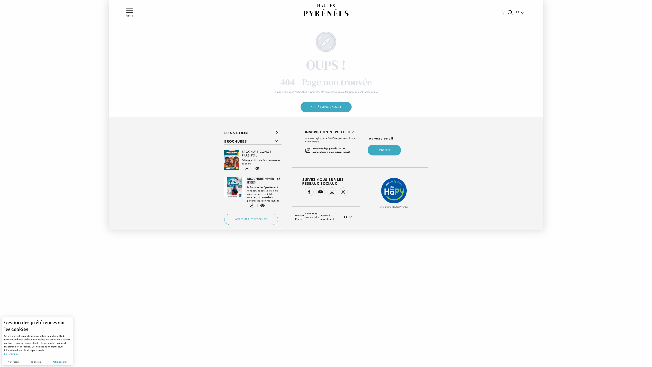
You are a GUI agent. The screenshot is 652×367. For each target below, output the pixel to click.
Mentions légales (299, 217)
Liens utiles (236, 132)
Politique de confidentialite (312, 215)
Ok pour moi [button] (60, 361)
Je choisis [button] (36, 361)
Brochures (235, 141)
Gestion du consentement (327, 217)
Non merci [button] (13, 361)
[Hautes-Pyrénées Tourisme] (326, 10)
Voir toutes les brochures (251, 219)
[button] (510, 12)
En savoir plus (11, 353)
